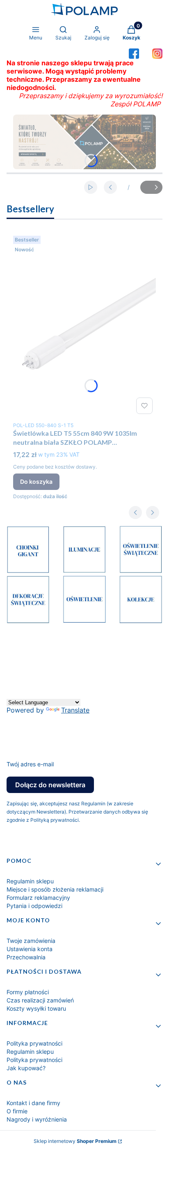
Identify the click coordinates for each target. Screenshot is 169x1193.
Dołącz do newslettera (50, 785)
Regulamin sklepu (30, 881)
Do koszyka (36, 481)
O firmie (17, 1111)
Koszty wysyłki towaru (36, 1008)
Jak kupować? (26, 1067)
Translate (75, 710)
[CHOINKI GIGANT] (28, 571)
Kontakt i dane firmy (33, 1102)
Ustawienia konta (30, 948)
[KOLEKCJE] (140, 621)
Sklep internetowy (75, 1141)
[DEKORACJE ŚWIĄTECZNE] (28, 621)
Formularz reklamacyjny (38, 897)
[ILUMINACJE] (84, 571)
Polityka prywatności (34, 1043)
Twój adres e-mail (30, 764)
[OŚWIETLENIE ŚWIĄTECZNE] (140, 571)
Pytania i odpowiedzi (34, 905)
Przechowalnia (26, 957)
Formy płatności (28, 991)
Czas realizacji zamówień (40, 1000)
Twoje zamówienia (31, 940)
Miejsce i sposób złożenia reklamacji (55, 889)
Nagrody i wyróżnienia (37, 1119)
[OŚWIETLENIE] (84, 621)
